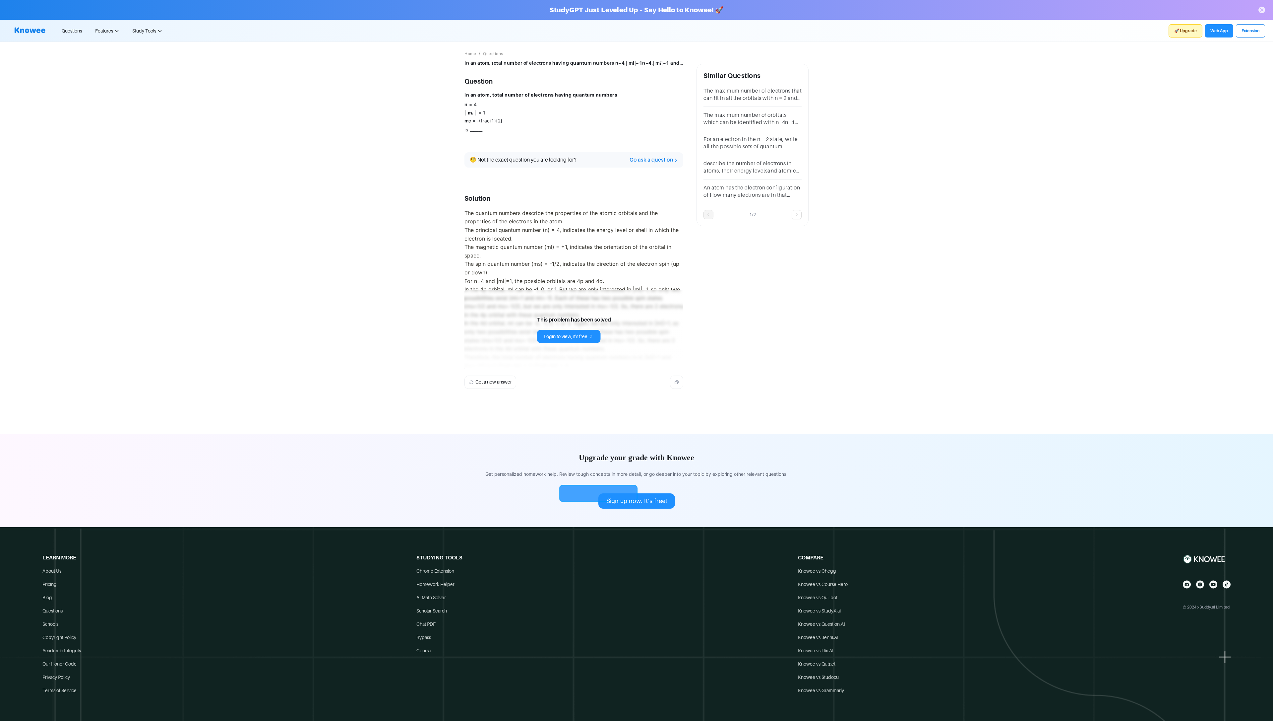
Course (423, 650)
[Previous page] (708, 214)
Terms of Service (59, 690)
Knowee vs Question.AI (821, 624)
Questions (72, 31)
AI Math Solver (431, 597)
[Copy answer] (676, 382)
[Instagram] (1200, 584)
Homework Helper (435, 584)
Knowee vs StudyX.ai (819, 610)
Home (470, 53)
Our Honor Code (59, 664)
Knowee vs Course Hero (823, 584)
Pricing (49, 584)
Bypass (423, 637)
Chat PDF (426, 624)
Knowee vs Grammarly (821, 690)
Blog (47, 597)
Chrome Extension (435, 571)
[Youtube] (1213, 584)
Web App (1219, 31)
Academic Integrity (61, 650)
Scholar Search (431, 610)
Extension (1250, 31)
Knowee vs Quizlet (816, 664)
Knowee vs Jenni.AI (818, 637)
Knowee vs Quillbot (817, 597)
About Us (51, 571)
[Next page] (797, 214)
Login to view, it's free (565, 336)
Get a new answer (493, 382)
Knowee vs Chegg (817, 571)
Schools (50, 624)
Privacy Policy (56, 677)
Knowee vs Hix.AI (815, 650)
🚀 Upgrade (1185, 31)
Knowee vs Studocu (818, 677)
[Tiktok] (1227, 584)
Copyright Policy (59, 637)
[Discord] (1187, 584)
